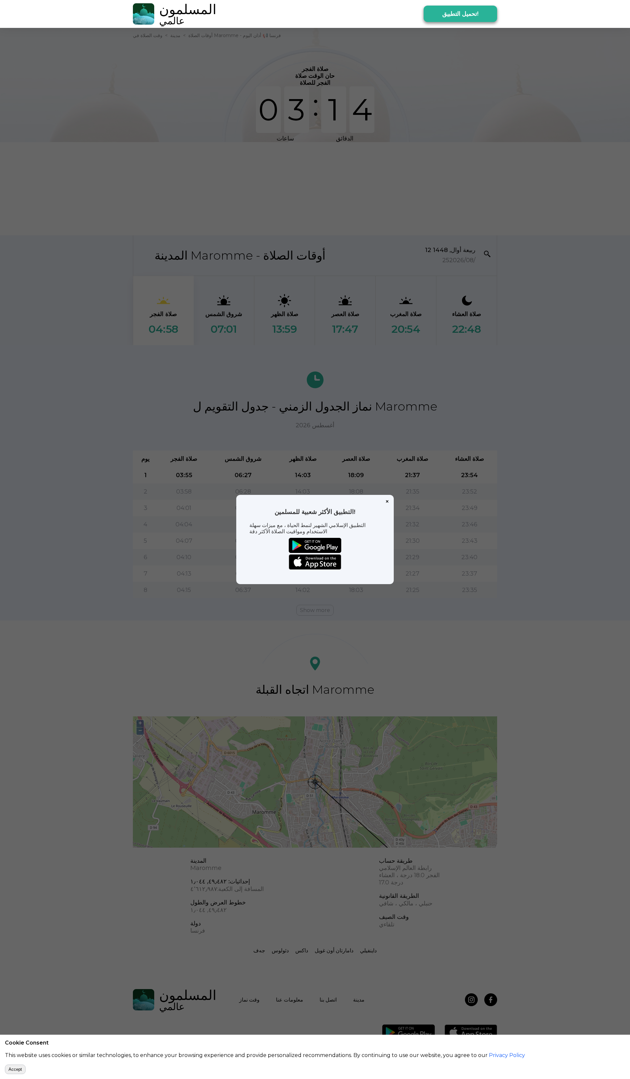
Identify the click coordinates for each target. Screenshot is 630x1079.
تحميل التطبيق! (460, 13)
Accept (15, 1069)
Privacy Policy (507, 1055)
